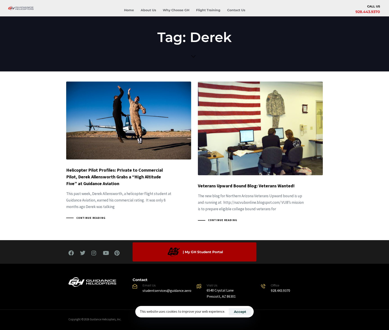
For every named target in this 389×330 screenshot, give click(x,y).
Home (129, 10)
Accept (240, 312)
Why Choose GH (176, 10)
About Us (148, 10)
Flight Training (208, 10)
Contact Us (236, 10)
